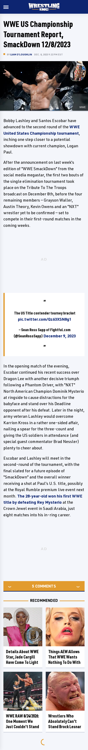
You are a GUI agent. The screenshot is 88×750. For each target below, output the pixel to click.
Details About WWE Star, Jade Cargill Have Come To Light (22, 657)
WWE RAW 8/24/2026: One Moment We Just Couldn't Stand (22, 721)
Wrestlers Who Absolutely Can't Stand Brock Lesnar (64, 721)
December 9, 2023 (59, 335)
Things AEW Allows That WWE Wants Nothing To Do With (64, 657)
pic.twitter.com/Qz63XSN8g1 (44, 319)
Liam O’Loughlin (21, 54)
